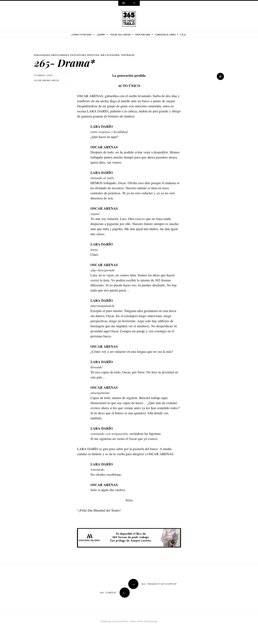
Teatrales (128, 55)
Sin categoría (109, 55)
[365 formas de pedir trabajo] (129, 18)
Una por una (142, 34)
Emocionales (60, 55)
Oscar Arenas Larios (46, 80)
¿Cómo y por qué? (81, 34)
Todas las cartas (120, 34)
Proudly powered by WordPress (114, 621)
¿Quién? (101, 34)
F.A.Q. (183, 34)
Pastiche (93, 55)
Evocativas (78, 55)
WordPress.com (150, 621)
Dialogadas (42, 55)
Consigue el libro (165, 34)
